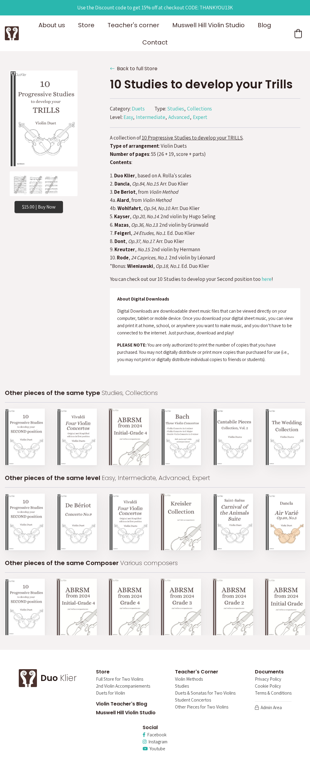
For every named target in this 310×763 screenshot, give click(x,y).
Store (86, 25)
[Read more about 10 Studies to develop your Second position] (25, 437)
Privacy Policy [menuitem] (268, 679)
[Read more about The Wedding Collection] (285, 437)
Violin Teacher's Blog (121, 703)
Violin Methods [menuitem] (189, 679)
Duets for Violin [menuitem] (110, 693)
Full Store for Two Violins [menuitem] (119, 679)
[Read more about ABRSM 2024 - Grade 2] (233, 607)
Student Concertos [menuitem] (193, 700)
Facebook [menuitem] (156, 735)
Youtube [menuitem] (156, 748)
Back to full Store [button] (135, 68)
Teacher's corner (133, 25)
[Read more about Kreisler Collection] (181, 522)
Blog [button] (264, 25)
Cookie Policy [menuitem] (268, 686)
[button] (298, 34)
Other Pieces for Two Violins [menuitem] (201, 707)
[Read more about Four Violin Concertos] (77, 437)
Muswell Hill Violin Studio (126, 712)
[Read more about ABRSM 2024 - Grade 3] (181, 607)
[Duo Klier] (12, 33)
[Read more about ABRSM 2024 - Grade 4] (129, 607)
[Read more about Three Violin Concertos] (181, 437)
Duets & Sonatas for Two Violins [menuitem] (205, 693)
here (267, 279)
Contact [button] (155, 42)
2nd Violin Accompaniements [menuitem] (123, 686)
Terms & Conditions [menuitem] (273, 693)
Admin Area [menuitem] (270, 707)
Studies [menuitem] (182, 686)
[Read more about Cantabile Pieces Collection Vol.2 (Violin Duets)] (233, 437)
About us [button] (51, 25)
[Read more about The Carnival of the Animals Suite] (233, 522)
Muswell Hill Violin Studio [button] (208, 25)
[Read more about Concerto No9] (77, 522)
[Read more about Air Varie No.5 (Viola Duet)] (285, 522)
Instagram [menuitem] (157, 742)
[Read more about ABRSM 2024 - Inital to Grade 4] (129, 437)
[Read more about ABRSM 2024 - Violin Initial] (285, 607)
